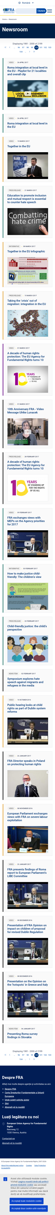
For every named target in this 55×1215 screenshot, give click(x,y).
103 (49, 47)
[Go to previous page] (10, 47)
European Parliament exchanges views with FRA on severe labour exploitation (27, 817)
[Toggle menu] (49, 11)
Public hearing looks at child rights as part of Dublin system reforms (26, 708)
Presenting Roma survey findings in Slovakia (22, 1035)
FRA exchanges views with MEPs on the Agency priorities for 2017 (26, 521)
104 (21, 52)
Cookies (29, 1165)
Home (4, 19)
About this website (8, 1165)
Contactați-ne (8, 1138)
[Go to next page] (30, 52)
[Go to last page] (34, 52)
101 (40, 47)
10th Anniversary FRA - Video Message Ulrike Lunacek (25, 411)
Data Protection (40, 1165)
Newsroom (13, 19)
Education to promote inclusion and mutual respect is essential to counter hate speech (26, 199)
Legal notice (19, 1165)
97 (23, 47)
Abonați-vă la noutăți (15, 1107)
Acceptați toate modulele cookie (26, 1201)
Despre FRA (10, 1089)
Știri (7, 1103)
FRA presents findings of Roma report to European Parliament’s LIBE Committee (27, 873)
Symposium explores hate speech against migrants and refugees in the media (25, 682)
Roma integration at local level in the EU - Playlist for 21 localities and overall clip (27, 71)
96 (19, 47)
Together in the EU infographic (26, 251)
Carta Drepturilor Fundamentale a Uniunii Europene (24, 1094)
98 (28, 47)
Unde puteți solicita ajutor (17, 1100)
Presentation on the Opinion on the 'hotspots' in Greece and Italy (27, 983)
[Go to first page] (5, 47)
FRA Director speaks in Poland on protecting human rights (26, 762)
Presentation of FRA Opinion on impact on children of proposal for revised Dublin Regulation (27, 929)
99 (32, 47)
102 (45, 47)
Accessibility (5, 1168)
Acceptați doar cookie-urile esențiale (28, 1208)
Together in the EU (18, 146)
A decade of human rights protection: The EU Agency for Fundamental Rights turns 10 (26, 357)
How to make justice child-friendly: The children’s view (24, 575)
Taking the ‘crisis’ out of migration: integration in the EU (26, 302)
